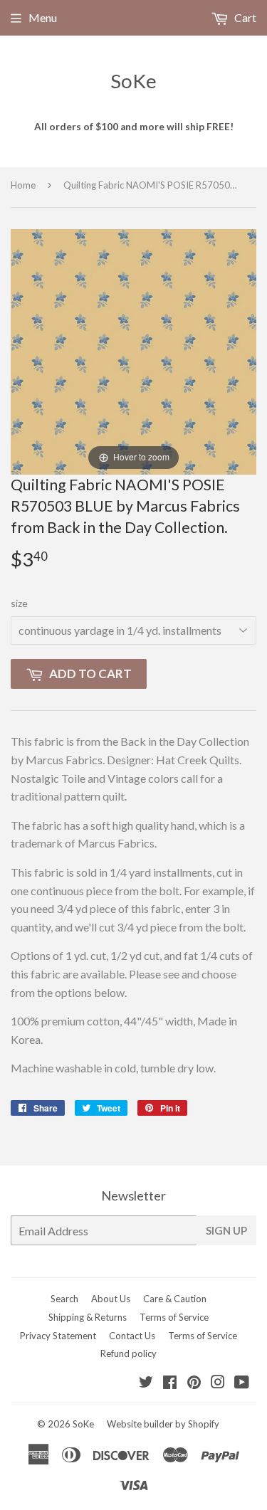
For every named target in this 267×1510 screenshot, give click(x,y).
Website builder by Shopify (163, 1424)
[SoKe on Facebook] (169, 1383)
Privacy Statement (58, 1335)
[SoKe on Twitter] (146, 1383)
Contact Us (132, 1335)
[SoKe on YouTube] (241, 1383)
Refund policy (128, 1353)
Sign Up (226, 1230)
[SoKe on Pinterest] (194, 1383)
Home (23, 185)
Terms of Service (174, 1317)
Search (64, 1298)
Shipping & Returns (87, 1317)
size (19, 603)
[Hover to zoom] (133, 350)
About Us (110, 1298)
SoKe (133, 81)
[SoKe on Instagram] (218, 1383)
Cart (244, 17)
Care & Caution (174, 1298)
